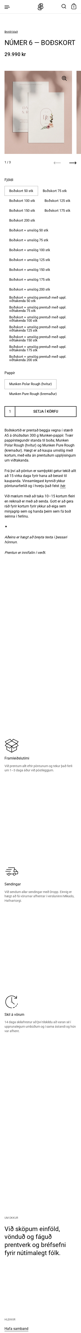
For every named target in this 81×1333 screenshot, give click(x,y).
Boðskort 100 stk (22, 201)
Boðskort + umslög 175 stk (29, 280)
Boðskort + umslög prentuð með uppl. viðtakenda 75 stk (37, 309)
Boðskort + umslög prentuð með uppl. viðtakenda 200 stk (37, 358)
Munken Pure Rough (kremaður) (33, 394)
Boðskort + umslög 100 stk (29, 250)
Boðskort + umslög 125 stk (29, 260)
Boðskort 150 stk (22, 211)
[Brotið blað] (40, 6)
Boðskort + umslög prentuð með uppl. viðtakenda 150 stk (37, 338)
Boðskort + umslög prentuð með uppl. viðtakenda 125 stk (37, 328)
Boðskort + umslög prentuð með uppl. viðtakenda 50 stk (37, 299)
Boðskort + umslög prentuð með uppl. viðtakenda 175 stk (37, 348)
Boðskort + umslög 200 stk (29, 289)
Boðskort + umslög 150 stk (29, 270)
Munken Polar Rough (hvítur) (30, 384)
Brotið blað (11, 31)
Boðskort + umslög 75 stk (28, 240)
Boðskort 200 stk (22, 220)
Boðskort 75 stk (55, 191)
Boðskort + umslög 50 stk (28, 230)
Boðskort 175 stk (57, 211)
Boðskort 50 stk (21, 191)
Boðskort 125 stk (57, 201)
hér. (63, 486)
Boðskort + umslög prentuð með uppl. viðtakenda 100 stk (37, 319)
